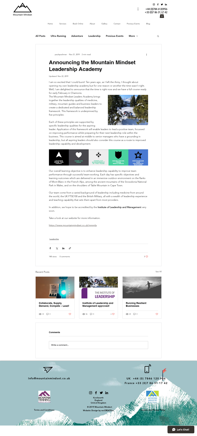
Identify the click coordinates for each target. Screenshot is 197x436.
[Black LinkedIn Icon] (107, 393)
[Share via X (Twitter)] (56, 248)
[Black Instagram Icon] (91, 393)
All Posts (40, 36)
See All (158, 271)
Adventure (77, 36)
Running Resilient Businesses (136, 304)
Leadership (94, 36)
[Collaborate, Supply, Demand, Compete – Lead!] (55, 287)
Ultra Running (58, 36)
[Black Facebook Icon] (96, 393)
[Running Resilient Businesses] (142, 287)
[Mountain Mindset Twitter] (162, 4)
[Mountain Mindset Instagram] (154, 4)
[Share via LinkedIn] (63, 248)
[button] (162, 15)
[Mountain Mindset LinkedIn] (166, 4)
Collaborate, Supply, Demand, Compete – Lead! (54, 304)
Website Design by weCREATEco (98, 410)
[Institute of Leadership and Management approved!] (98, 287)
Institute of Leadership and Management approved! (97, 304)
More (132, 36)
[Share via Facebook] (50, 248)
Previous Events (114, 36)
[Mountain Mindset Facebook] (158, 4)
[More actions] (146, 54)
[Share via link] (70, 248)
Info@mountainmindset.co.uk (49, 378)
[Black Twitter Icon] (101, 393)
